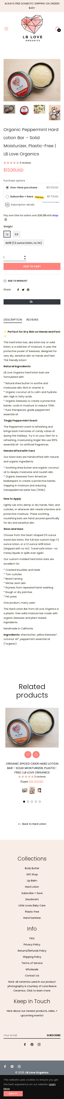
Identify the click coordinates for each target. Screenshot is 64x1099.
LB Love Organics (36, 1072)
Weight (8, 226)
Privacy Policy (32, 944)
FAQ (32, 938)
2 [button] (28, 802)
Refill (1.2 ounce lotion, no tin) (24, 243)
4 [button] (36, 802)
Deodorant (32, 899)
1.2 (7, 234)
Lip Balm (32, 880)
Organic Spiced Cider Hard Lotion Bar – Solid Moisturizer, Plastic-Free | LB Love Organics (32, 768)
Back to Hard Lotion (34, 824)
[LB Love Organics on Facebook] (24, 1044)
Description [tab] (13, 320)
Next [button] (57, 112)
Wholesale (32, 969)
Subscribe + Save (27, 196)
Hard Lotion (32, 887)
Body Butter (32, 868)
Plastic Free (32, 911)
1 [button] (24, 802)
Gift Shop (32, 874)
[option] (32, 755)
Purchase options (14, 180)
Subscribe (53, 1035)
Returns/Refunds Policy (32, 950)
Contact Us (32, 975)
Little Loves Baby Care (32, 905)
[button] (12, 163)
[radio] (7, 187)
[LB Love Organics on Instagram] (39, 1044)
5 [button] (40, 802)
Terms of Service (32, 963)
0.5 (16, 234)
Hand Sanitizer (32, 918)
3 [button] (32, 802)
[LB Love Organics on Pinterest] (32, 1044)
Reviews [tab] (32, 320)
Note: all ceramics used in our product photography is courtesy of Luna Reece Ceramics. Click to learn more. (32, 986)
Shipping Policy (32, 957)
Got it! (13, 1093)
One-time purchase (23, 187)
